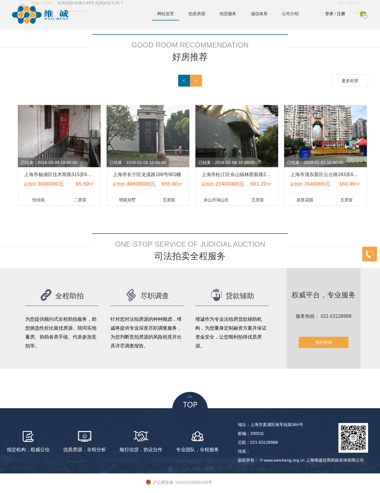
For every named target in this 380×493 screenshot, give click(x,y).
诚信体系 (259, 13)
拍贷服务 (228, 13)
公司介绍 (290, 13)
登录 (330, 13)
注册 (341, 13)
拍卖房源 (197, 13)
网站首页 (165, 13)
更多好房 (350, 80)
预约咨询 (323, 342)
